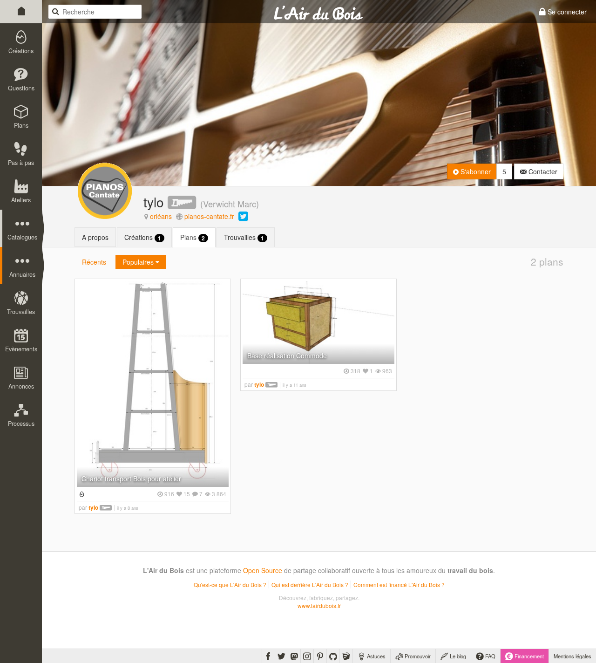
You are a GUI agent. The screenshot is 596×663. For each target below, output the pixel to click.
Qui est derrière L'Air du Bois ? (309, 584)
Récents (94, 262)
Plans (192, 237)
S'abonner (475, 171)
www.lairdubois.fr (319, 605)
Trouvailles (244, 237)
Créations (142, 237)
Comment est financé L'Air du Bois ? (399, 584)
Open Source (262, 570)
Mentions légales (572, 656)
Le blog (457, 656)
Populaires (139, 262)
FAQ (489, 656)
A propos (95, 237)
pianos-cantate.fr (209, 216)
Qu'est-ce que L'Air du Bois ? (230, 584)
